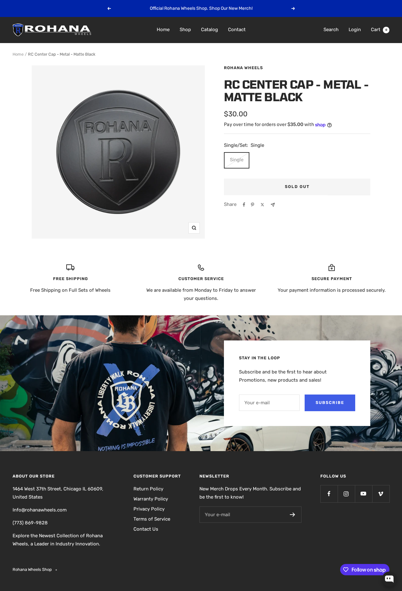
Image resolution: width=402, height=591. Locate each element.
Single (236, 160)
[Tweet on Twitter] (262, 204)
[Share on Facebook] (244, 204)
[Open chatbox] (389, 579)
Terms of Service (151, 519)
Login (355, 29)
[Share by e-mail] (273, 205)
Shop (185, 29)
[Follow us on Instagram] (346, 493)
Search (331, 29)
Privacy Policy (149, 509)
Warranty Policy (150, 499)
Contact (237, 29)
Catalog (209, 29)
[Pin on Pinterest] (252, 204)
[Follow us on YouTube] (363, 493)
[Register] (292, 514)
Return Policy (148, 489)
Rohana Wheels (243, 67)
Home (163, 29)
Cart (379, 29)
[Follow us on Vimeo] (380, 493)
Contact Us (145, 529)
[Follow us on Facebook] (329, 493)
